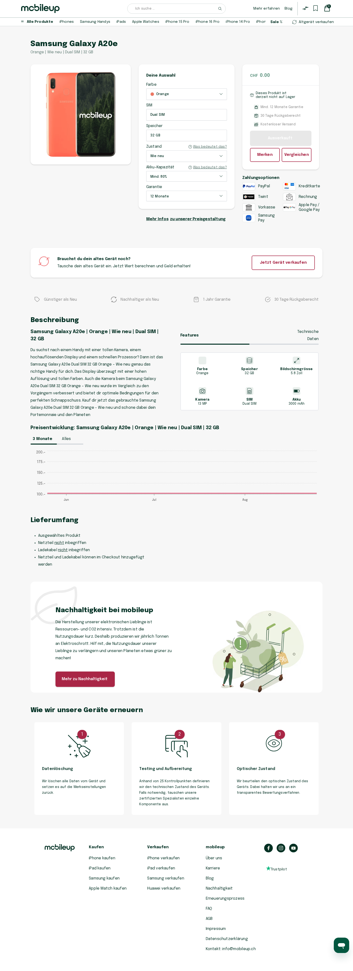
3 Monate (42, 439)
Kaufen (96, 847)
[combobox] (176, 9)
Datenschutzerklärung (227, 939)
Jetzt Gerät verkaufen (283, 263)
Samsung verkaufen (165, 878)
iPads (121, 22)
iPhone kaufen (102, 858)
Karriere (213, 868)
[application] (176, 478)
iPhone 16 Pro (208, 22)
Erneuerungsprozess (225, 899)
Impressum (216, 929)
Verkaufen (158, 847)
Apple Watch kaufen (108, 888)
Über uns (214, 858)
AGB (209, 919)
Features (189, 335)
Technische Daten (308, 335)
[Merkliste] (315, 8)
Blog (288, 9)
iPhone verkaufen (163, 858)
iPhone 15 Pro (177, 22)
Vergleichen (296, 155)
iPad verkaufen (161, 868)
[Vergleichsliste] (305, 8)
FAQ (209, 909)
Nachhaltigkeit (219, 888)
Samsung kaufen (104, 878)
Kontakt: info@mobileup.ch (231, 949)
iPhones (67, 22)
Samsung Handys (95, 22)
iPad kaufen (99, 868)
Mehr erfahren (266, 9)
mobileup (215, 847)
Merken (265, 155)
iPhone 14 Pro (238, 22)
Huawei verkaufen (163, 888)
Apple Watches (145, 22)
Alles (66, 439)
